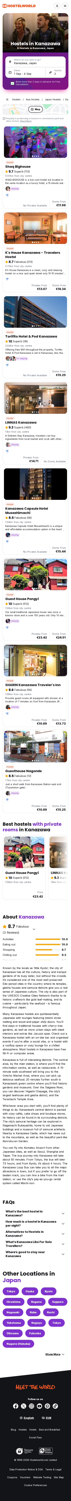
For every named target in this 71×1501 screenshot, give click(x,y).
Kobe (33, 1312)
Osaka (30, 1291)
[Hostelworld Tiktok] (55, 1406)
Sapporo (57, 1301)
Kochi (51, 1312)
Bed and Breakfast (49, 1429)
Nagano (36, 1301)
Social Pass (35, 1437)
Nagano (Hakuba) (18, 1343)
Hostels (23, 1429)
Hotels (32, 1429)
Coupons (12, 1477)
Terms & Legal (53, 1469)
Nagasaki (13, 1312)
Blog (13, 1429)
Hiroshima (13, 1301)
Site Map (59, 1477)
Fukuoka (35, 1333)
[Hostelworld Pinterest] (47, 1406)
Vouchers (25, 1477)
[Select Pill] (57, 6)
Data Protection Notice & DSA (26, 1469)
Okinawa (13, 1333)
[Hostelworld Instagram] (31, 1406)
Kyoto (49, 1291)
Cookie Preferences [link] (35, 1485)
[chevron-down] (34, 929)
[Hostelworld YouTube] (39, 1406)
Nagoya (36, 1322)
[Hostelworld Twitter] (23, 1406)
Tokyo (11, 1291)
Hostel (10, 162)
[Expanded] (7, 99)
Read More (26, 121)
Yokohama (14, 1322)
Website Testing (42, 1477)
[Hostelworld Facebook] (15, 1406)
